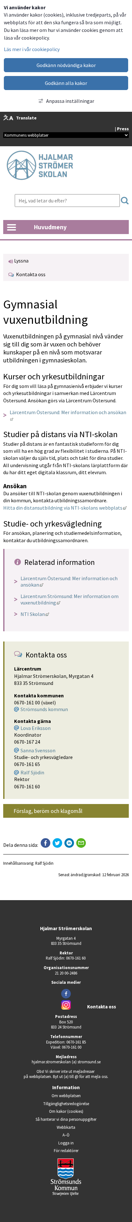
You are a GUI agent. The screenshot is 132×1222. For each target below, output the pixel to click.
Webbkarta (66, 1127)
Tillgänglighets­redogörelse (66, 1103)
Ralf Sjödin (32, 772)
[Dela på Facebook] (45, 843)
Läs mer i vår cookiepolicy (32, 49)
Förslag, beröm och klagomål (47, 811)
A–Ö (66, 1134)
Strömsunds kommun (44, 709)
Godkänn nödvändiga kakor (66, 65)
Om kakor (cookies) (66, 1111)
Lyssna (21, 260)
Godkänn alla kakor (66, 83)
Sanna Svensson (38, 750)
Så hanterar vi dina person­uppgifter (66, 1119)
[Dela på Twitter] (57, 843)
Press (123, 129)
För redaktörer (84, 1150)
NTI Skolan (35, 614)
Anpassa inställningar (70, 101)
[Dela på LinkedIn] (69, 843)
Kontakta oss (29, 274)
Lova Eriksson (36, 728)
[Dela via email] (81, 843)
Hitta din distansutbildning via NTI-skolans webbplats (65, 508)
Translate (26, 118)
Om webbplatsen (66, 1095)
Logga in (66, 1142)
